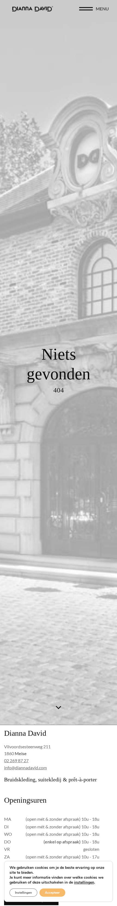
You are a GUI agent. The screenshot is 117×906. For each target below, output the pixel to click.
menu (102, 8)
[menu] (86, 9)
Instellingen (23, 892)
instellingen (84, 882)
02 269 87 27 (16, 760)
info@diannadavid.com (25, 767)
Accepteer (52, 892)
